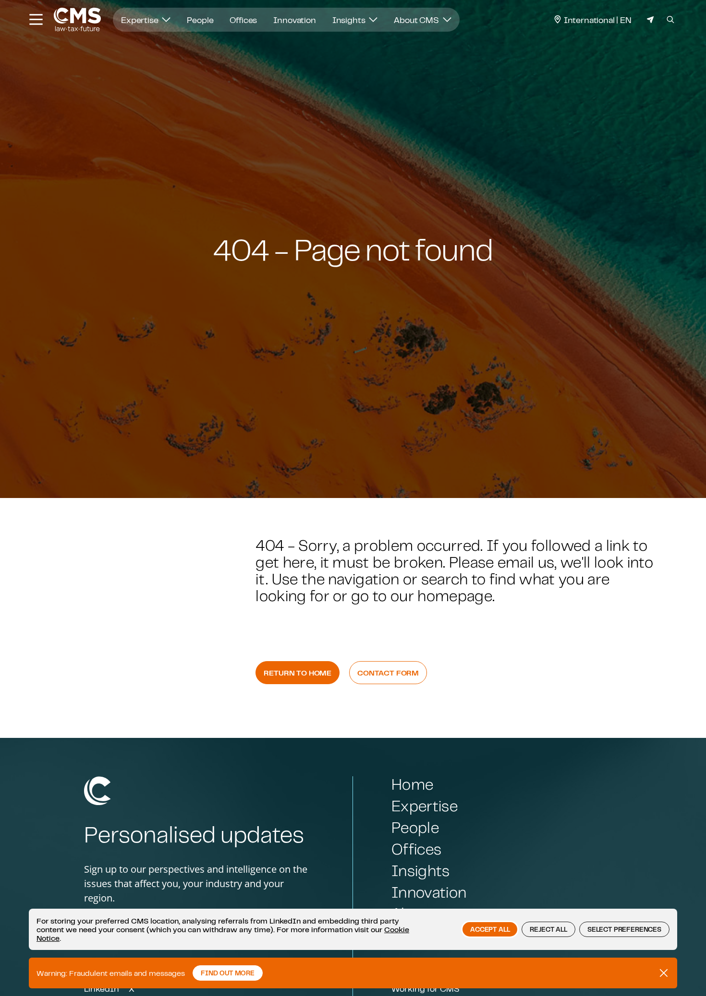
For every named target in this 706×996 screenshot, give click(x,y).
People (200, 19)
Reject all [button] (548, 929)
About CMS (417, 19)
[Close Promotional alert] (663, 973)
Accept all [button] (490, 929)
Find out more (228, 973)
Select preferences (624, 929)
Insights (349, 19)
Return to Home (297, 672)
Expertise (140, 19)
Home (412, 784)
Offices (243, 19)
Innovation (294, 19)
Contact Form (388, 672)
